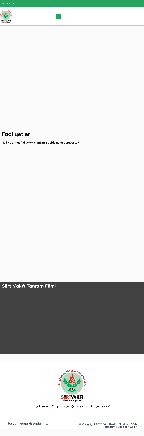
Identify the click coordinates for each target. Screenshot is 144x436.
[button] (58, 16)
